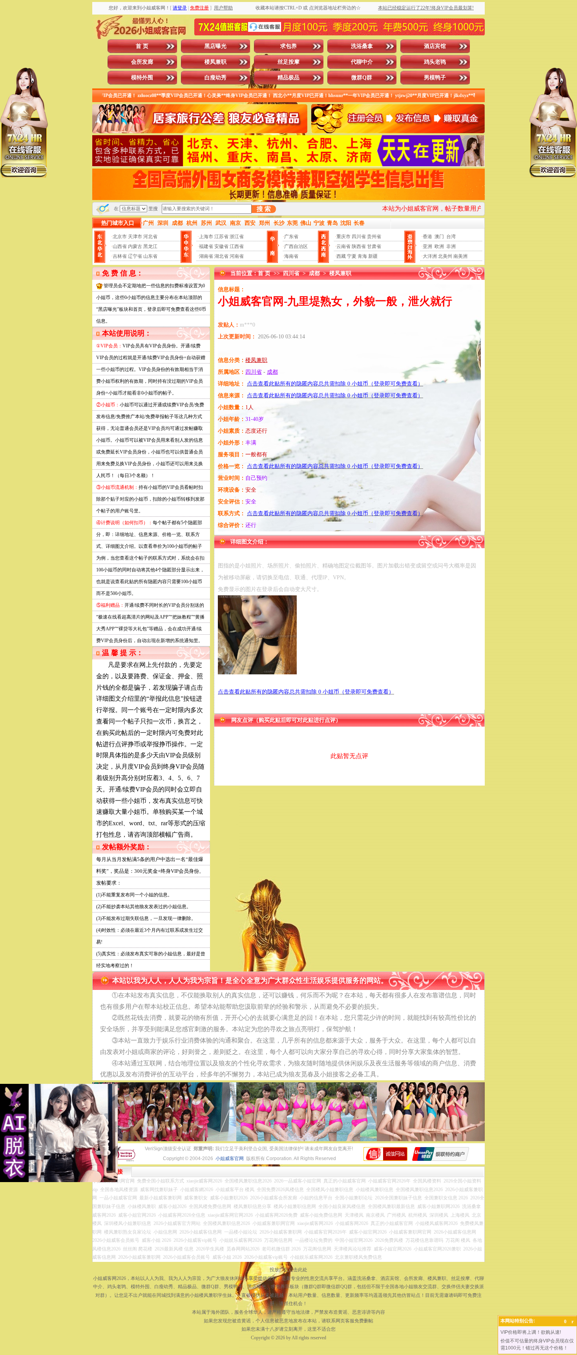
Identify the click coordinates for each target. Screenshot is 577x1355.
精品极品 (288, 78)
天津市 (135, 236)
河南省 (237, 256)
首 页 (142, 46)
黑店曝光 (215, 46)
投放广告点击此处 (288, 1269)
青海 (362, 256)
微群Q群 (361, 78)
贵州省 (374, 236)
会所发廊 (142, 62)
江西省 (237, 246)
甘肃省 (374, 246)
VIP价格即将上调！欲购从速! (530, 1332)
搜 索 (264, 209)
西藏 (341, 256)
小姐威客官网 (229, 1158)
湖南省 (206, 256)
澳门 (439, 236)
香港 (427, 236)
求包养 (288, 46)
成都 (314, 273)
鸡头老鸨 (435, 62)
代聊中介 (362, 62)
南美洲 (460, 256)
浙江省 (237, 236)
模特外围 (142, 78)
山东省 (150, 256)
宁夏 (351, 256)
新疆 (373, 256)
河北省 (150, 236)
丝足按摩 (288, 62)
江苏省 (221, 236)
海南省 (291, 256)
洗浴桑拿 (362, 46)
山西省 (120, 246)
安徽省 (221, 246)
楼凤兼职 (215, 62)
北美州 (445, 256)
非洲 (451, 246)
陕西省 (359, 246)
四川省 (359, 236)
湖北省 (221, 256)
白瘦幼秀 (215, 78)
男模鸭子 (435, 78)
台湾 (451, 236)
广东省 (291, 236)
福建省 (206, 246)
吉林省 (120, 256)
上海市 (206, 236)
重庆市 (343, 236)
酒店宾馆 (435, 46)
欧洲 (439, 246)
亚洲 (427, 246)
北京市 (120, 236)
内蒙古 (135, 246)
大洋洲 (430, 256)
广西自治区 (296, 246)
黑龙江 (150, 246)
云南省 (343, 246)
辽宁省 (135, 256)
